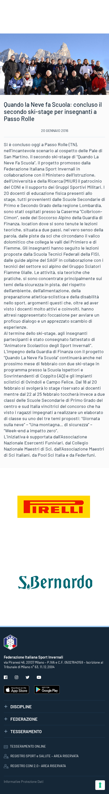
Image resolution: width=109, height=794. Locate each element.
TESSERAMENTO (26, 731)
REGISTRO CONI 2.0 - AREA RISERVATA (38, 766)
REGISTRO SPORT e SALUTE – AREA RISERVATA (44, 756)
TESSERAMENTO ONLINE (28, 746)
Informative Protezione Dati (23, 782)
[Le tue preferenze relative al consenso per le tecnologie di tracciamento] (100, 785)
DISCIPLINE (21, 706)
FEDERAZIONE (24, 718)
